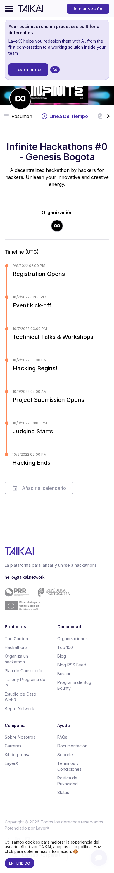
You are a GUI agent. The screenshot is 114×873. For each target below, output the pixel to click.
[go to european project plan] (54, 599)
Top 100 (65, 647)
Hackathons (16, 647)
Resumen (21, 116)
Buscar (63, 673)
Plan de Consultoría (23, 670)
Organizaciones (72, 638)
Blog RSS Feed (71, 664)
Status (63, 792)
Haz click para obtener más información (53, 849)
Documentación (72, 745)
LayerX (11, 763)
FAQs (62, 737)
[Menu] (9, 9)
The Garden (16, 638)
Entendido (19, 863)
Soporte (65, 754)
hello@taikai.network (25, 577)
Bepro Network (19, 708)
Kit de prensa (17, 754)
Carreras (13, 745)
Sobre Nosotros (20, 737)
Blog (61, 656)
